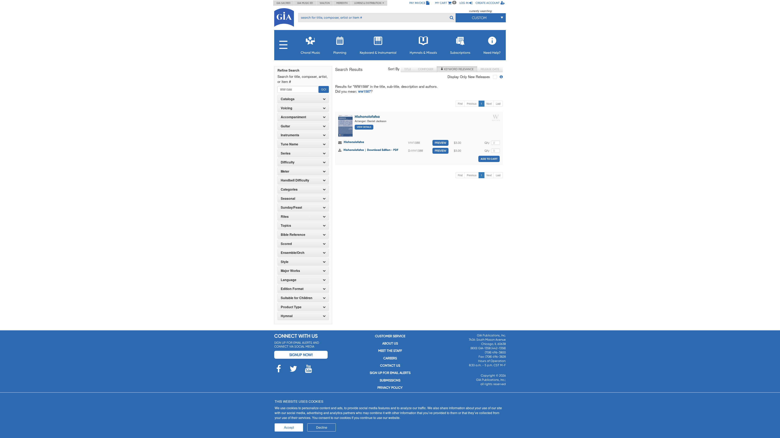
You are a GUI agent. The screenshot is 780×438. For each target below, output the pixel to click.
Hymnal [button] (286, 316)
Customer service (390, 336)
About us (390, 343)
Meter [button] (285, 171)
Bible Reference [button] (293, 234)
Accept (289, 427)
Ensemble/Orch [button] (292, 252)
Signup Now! (301, 355)
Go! (323, 89)
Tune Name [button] (289, 144)
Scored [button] (286, 244)
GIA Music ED (305, 3)
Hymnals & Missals (423, 53)
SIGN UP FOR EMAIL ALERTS (390, 373)
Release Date (490, 69)
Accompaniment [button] (293, 117)
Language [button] (288, 280)
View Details (364, 127)
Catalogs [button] (288, 99)
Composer (425, 69)
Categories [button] (289, 189)
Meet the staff (390, 351)
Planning (339, 53)
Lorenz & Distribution (368, 3)
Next (489, 103)
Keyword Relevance (458, 69)
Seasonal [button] (288, 198)
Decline (321, 427)
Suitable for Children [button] (296, 298)
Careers (390, 358)
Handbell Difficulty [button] (295, 180)
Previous (472, 103)
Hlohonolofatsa (367, 116)
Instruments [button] (290, 135)
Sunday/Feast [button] (291, 207)
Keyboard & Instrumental (378, 53)
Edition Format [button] (292, 289)
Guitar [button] (285, 126)
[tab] (303, 99)
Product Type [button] (291, 307)
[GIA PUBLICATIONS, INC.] (284, 16)
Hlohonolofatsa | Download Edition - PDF (370, 149)
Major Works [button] (290, 271)
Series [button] (285, 153)
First (460, 103)
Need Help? (492, 53)
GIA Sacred (283, 3)
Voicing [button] (286, 108)
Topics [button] (286, 225)
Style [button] (284, 262)
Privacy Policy (390, 388)
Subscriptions (460, 53)
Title (407, 69)
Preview (440, 142)
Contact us (390, 365)
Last (498, 103)
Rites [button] (285, 216)
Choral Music (310, 53)
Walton (325, 3)
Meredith (342, 3)
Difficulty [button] (288, 162)
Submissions (390, 380)
